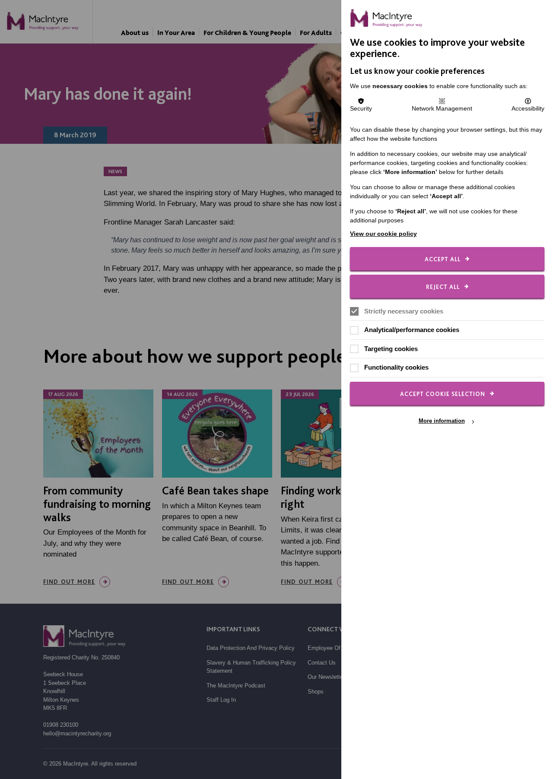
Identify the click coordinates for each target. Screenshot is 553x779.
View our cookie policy (383, 233)
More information (442, 421)
